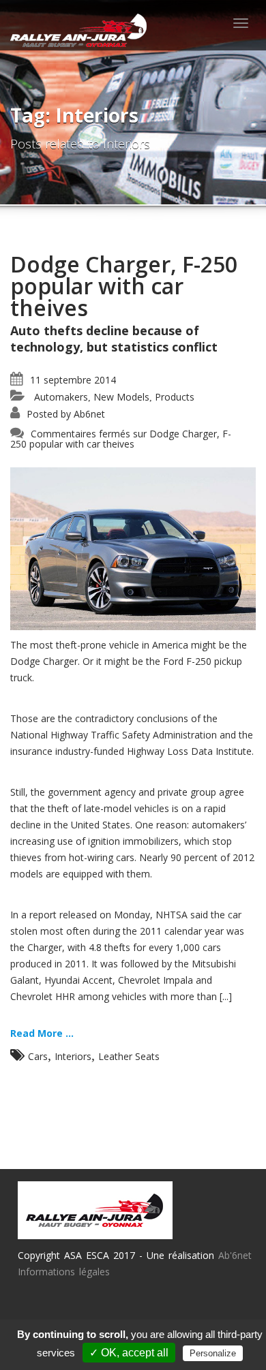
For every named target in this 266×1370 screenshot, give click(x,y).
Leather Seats (129, 1056)
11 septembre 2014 (73, 379)
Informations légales (64, 1271)
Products (174, 396)
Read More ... (42, 1033)
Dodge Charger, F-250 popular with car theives (123, 285)
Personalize (213, 1353)
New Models (121, 396)
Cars (38, 1056)
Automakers (61, 396)
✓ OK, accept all (128, 1352)
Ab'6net (235, 1255)
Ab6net (89, 413)
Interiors (73, 1056)
